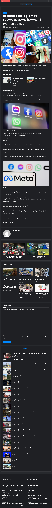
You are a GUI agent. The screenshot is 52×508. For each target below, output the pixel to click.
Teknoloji (11, 9)
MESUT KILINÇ (8, 27)
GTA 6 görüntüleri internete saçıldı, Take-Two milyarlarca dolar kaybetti (10, 278)
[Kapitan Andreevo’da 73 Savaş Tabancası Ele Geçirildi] (7, 406)
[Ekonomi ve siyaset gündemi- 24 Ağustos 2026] (7, 394)
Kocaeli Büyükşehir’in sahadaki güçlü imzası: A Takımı (25, 387)
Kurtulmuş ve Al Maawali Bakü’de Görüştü (22, 459)
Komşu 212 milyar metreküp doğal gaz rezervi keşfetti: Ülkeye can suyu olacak (27, 1)
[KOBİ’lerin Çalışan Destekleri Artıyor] (7, 442)
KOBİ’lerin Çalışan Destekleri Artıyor (20, 441)
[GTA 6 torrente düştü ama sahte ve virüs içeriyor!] (30, 80)
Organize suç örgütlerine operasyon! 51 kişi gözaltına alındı (26, 411)
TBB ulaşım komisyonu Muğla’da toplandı (22, 399)
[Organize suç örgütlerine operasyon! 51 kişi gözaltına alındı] (7, 412)
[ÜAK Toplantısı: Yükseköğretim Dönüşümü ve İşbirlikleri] (7, 436)
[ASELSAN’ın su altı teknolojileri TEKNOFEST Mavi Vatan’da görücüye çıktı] (26, 272)
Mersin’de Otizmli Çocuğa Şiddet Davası (22, 417)
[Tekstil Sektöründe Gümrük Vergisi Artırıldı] (7, 454)
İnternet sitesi (30, 331)
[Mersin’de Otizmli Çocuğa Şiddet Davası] (7, 418)
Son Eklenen (26, 348)
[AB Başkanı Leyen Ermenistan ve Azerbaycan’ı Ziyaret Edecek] (7, 382)
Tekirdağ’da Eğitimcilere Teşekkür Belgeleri (22, 447)
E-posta (5, 331)
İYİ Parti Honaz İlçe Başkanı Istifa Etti (21, 423)
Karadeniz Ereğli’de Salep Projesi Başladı (22, 429)
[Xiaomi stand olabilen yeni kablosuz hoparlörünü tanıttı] (42, 288)
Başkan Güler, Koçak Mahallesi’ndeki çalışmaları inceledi (26, 465)
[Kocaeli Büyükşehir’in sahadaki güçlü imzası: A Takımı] (7, 388)
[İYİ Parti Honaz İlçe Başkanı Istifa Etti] (7, 424)
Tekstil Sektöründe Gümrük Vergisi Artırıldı (22, 453)
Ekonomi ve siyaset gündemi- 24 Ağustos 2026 (23, 393)
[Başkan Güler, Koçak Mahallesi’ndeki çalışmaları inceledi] (7, 466)
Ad (4, 325)
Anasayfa (6, 9)
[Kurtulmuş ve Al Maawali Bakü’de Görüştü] (7, 460)
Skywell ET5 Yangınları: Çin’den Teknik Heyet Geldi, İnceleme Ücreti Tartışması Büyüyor (10, 287)
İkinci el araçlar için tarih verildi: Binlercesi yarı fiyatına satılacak (41, 278)
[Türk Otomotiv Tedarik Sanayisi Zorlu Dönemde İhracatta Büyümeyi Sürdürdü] (7, 80)
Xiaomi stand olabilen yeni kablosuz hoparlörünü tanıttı (41, 295)
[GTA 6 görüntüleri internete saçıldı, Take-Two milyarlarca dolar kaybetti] (10, 272)
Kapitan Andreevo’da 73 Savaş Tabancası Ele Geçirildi (25, 405)
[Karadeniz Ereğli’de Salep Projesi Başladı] (7, 430)
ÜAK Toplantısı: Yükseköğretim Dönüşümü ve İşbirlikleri (25, 435)
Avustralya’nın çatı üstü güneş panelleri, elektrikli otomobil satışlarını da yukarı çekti (25, 295)
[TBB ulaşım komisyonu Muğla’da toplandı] (7, 400)
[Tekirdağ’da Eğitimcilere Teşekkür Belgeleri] (7, 448)
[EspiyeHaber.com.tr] (26, 4)
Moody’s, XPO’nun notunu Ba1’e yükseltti (13, 359)
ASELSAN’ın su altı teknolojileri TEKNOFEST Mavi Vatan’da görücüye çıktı (25, 278)
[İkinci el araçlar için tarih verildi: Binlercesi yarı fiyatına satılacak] (42, 272)
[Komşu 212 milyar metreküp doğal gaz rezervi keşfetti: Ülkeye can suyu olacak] (7, 365)
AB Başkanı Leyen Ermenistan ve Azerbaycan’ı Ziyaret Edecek (27, 381)
